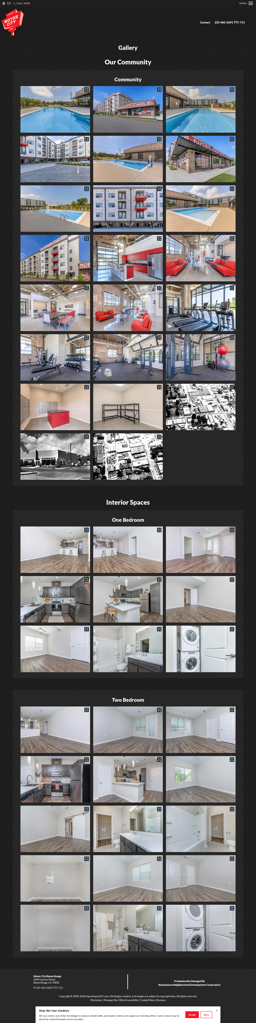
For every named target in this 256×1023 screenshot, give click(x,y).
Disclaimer (96, 1000)
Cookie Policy (147, 1000)
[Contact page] (9, 3)
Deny (206, 1014)
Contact (205, 22)
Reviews (161, 1000)
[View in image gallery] (86, 89)
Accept (192, 1014)
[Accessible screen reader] (3, 3)
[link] (64, 981)
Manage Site (110, 1000)
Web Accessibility (129, 1000)
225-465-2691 (230, 22)
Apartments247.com (97, 996)
